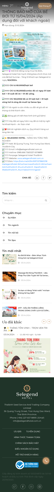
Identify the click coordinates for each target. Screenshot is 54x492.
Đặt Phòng (45, 6)
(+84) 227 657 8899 (26, 417)
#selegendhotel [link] (9, 164)
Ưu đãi (17, 431)
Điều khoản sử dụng (27, 449)
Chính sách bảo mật (27, 443)
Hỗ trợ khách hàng (27, 454)
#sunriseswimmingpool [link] (29, 170)
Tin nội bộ (10, 232)
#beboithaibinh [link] (9, 170)
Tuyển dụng (33, 431)
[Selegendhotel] (27, 6)
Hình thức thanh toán (27, 437)
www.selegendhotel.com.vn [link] (30, 158)
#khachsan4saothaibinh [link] (29, 164)
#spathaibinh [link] (40, 167)
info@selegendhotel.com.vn (27, 421)
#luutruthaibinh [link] (26, 167)
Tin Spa (9, 240)
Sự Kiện (9, 217)
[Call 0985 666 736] (46, 460)
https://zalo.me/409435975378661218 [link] (30, 161)
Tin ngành (10, 225)
